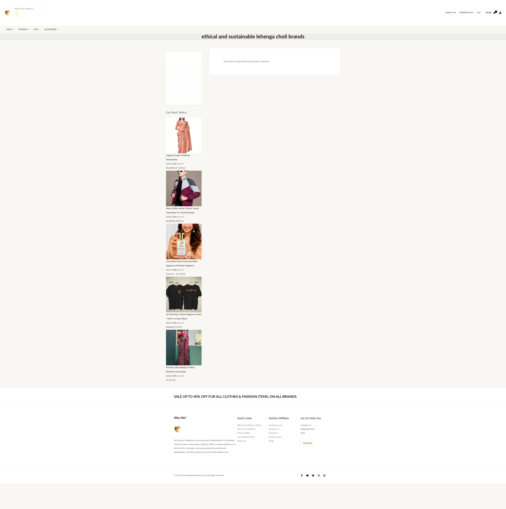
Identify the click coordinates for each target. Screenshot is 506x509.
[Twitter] (313, 475)
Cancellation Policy (246, 437)
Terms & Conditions (246, 429)
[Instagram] (319, 475)
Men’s (9, 29)
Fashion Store (275, 437)
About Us (241, 441)
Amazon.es (274, 429)
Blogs (271, 441)
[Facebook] (302, 475)
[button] (13, 29)
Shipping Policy (466, 13)
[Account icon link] (500, 12)
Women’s (23, 29)
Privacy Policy (243, 433)
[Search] (17, 14)
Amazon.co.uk (275, 425)
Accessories (50, 29)
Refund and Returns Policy (249, 425)
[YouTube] (307, 475)
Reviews (307, 443)
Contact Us (450, 13)
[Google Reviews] (324, 475)
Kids (36, 29)
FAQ (478, 13)
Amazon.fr (273, 433)
